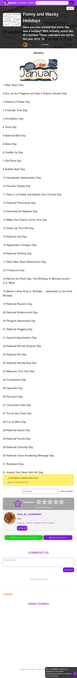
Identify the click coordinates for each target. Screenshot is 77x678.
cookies (54, 669)
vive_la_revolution (29, 514)
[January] (38, 70)
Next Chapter (67, 491)
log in (71, 3)
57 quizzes (20, 523)
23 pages (51, 523)
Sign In (10, 482)
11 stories (28, 523)
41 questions (36, 523)
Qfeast (23, 669)
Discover (22, 3)
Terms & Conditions (37, 669)
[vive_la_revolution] (25, 44)
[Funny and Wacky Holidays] (12, 20)
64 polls (44, 523)
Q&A (29, 669)
